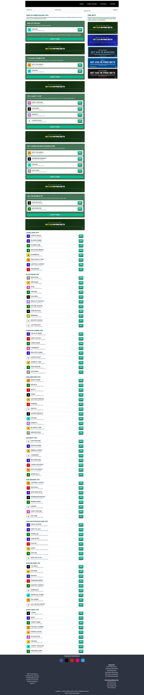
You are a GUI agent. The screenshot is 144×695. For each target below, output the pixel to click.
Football (103, 4)
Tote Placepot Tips (111, 685)
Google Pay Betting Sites (111, 668)
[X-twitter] (66, 660)
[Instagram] (77, 660)
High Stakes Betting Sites (111, 672)
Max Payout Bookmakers (111, 674)
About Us (32, 683)
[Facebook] (61, 660)
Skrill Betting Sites (111, 670)
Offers (112, 4)
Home (82, 4)
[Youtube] (72, 660)
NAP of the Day (112, 687)
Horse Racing (92, 4)
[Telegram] (83, 660)
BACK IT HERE (55, 39)
